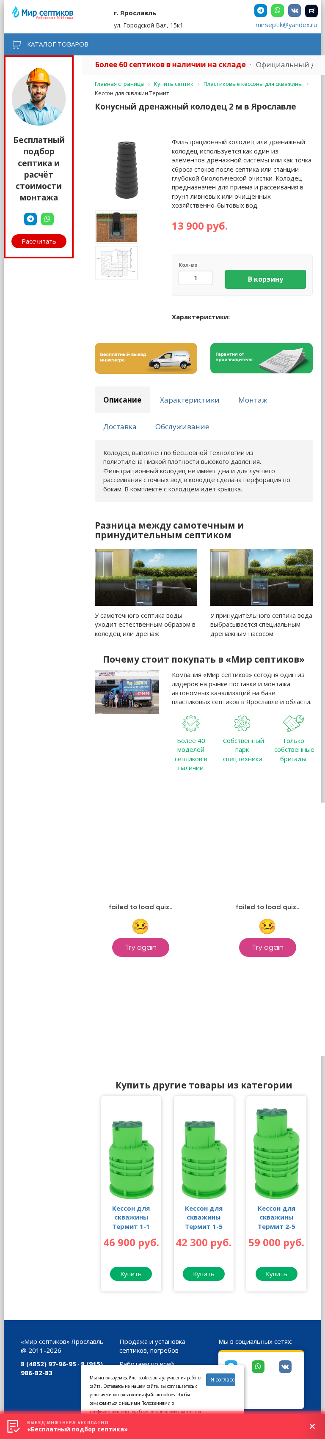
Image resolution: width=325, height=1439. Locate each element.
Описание (122, 400)
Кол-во (188, 265)
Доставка (120, 426)
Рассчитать (39, 241)
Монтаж (252, 400)
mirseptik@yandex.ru (286, 24)
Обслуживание (182, 426)
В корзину (265, 279)
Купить (131, 1273)
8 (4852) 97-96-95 (48, 1364)
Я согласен (223, 1379)
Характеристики (190, 400)
